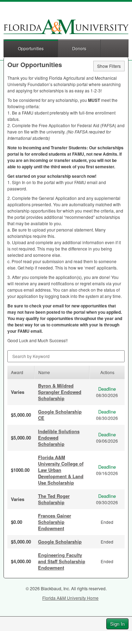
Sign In (117, 623)
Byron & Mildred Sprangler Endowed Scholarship (59, 392)
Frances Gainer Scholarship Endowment (54, 522)
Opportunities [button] (31, 48)
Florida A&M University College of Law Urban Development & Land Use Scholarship (60, 470)
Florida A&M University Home (70, 598)
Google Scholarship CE (60, 414)
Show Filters (109, 66)
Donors (79, 48)
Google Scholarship (60, 541)
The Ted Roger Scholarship (54, 499)
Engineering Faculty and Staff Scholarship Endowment (61, 561)
